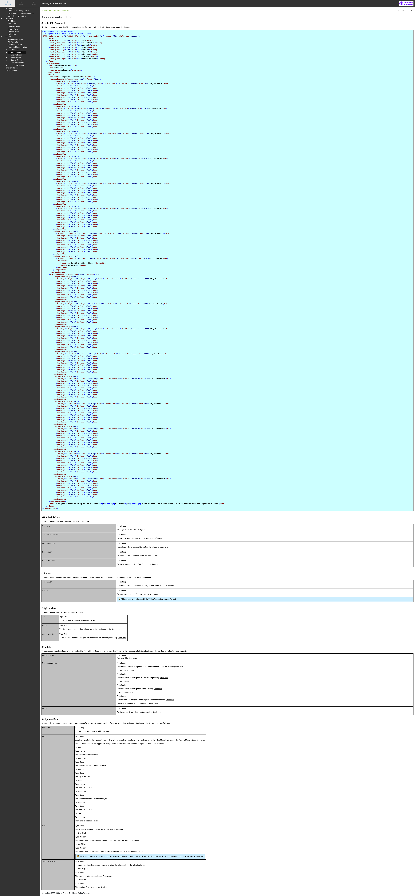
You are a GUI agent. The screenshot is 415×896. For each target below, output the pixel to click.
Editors (44, 10)
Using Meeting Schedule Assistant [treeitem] (21, 13)
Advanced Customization (58, 10)
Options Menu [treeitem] (13, 32)
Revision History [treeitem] (12, 68)
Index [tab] (21, 5)
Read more (163, 547)
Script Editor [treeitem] (15, 50)
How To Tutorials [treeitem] (17, 65)
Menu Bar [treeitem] (9, 19)
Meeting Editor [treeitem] (13, 42)
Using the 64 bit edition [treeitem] (17, 16)
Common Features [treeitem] (15, 44)
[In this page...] (399, 10)
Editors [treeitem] (8, 37)
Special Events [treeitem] (16, 60)
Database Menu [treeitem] (14, 26)
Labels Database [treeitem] (17, 63)
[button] (403, 10)
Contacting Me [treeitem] (11, 70)
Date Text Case (140, 564)
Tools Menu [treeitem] (12, 24)
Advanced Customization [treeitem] (17, 47)
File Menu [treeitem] (12, 21)
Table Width (139, 538)
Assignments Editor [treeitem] (15, 39)
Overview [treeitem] (9, 8)
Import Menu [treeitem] (13, 29)
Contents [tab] (7, 5)
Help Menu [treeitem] (12, 34)
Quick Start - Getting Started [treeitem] (18, 11)
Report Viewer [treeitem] (16, 57)
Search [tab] (33, 5)
